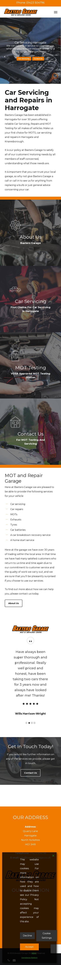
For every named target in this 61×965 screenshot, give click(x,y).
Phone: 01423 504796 (30, 2)
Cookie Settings (47, 935)
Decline (27, 935)
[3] (32, 723)
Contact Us (30, 59)
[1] (26, 723)
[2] (29, 723)
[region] (30, 681)
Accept (29, 946)
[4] (34, 723)
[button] (55, 12)
